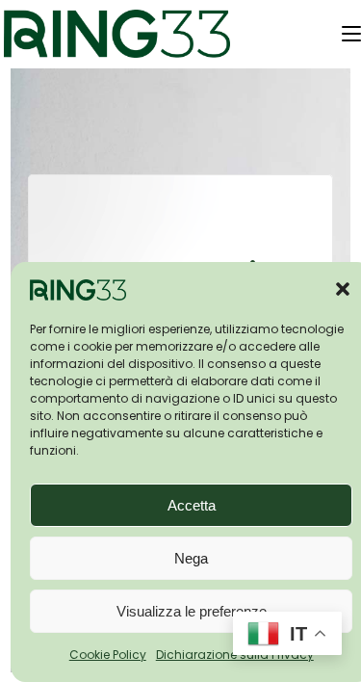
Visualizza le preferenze (191, 611)
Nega (191, 558)
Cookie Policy (107, 654)
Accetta (192, 505)
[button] (342, 289)
